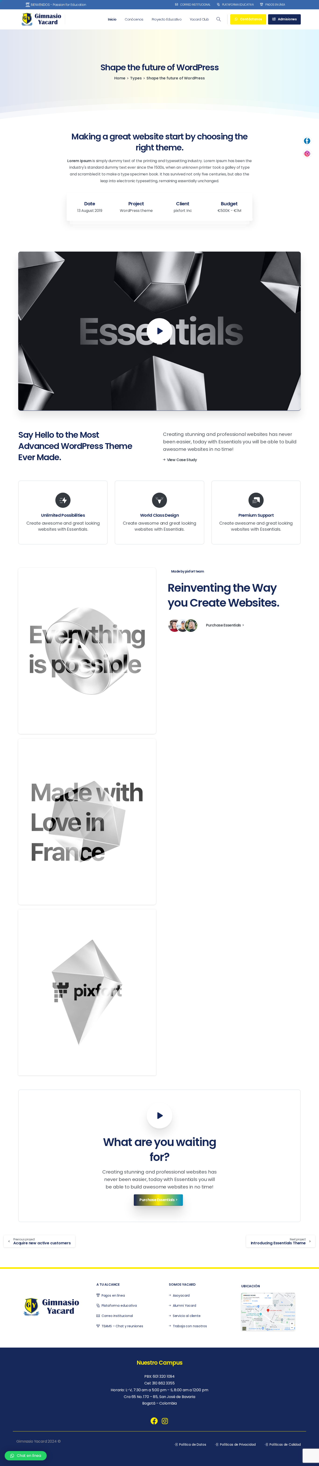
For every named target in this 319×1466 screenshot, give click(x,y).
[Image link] (268, 1312)
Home (119, 78)
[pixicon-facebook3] (154, 1421)
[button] (26, 1455)
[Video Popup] (159, 1115)
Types (136, 78)
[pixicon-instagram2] (165, 1421)
